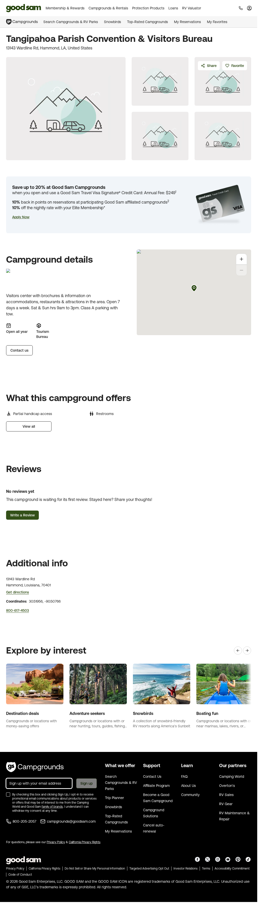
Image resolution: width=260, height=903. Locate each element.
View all (29, 426)
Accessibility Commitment (232, 868)
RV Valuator (191, 8)
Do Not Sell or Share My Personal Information (95, 868)
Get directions (17, 592)
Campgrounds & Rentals (108, 8)
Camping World (231, 776)
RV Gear (226, 804)
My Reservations (187, 22)
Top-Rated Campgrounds (147, 22)
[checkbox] (8, 794)
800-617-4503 (17, 610)
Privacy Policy (56, 842)
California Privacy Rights (84, 842)
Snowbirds (112, 22)
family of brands (52, 806)
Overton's (227, 786)
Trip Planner (114, 798)
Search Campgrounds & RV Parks (70, 22)
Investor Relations (186, 868)
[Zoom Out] (241, 270)
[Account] (249, 8)
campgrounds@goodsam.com (71, 821)
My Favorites (217, 22)
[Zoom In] (241, 259)
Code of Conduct (20, 874)
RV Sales (226, 795)
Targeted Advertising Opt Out (149, 868)
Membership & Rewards (65, 8)
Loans (173, 8)
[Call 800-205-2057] (241, 8)
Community (190, 795)
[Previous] (238, 650)
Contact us (19, 350)
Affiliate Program (156, 786)
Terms (206, 868)
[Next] (247, 650)
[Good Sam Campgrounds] (35, 767)
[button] (20, 217)
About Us (188, 786)
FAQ (184, 776)
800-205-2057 (24, 821)
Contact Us (152, 776)
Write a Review (22, 515)
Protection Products (148, 8)
